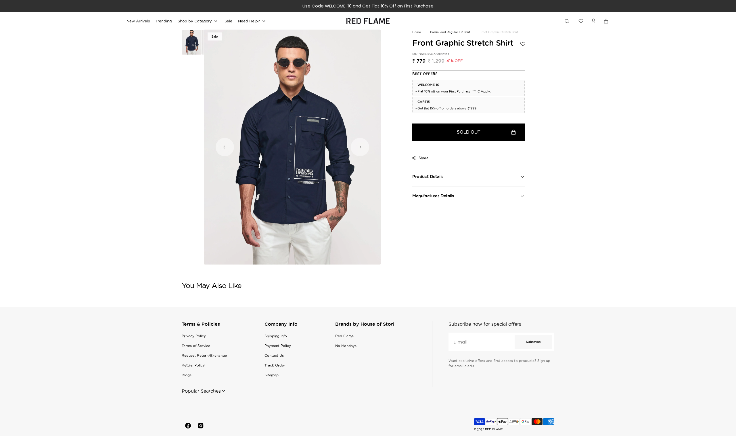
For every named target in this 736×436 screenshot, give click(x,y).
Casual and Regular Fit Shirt (450, 32)
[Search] (568, 21)
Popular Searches (201, 390)
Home (416, 32)
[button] (593, 21)
